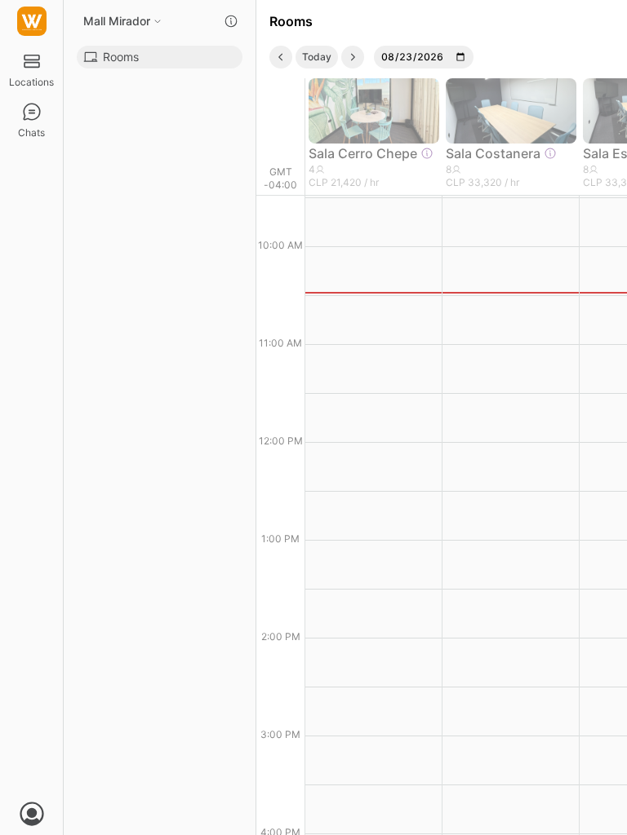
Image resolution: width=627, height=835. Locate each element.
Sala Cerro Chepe (363, 153)
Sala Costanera (493, 153)
